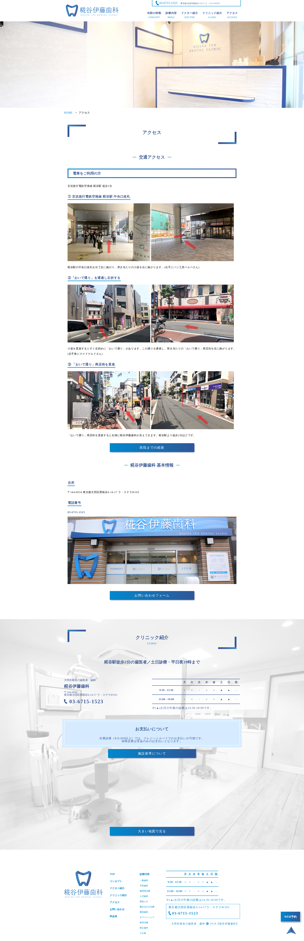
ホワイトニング (147, 917)
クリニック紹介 (118, 895)
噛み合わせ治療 (147, 907)
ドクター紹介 (117, 888)
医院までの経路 (152, 447)
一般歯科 (144, 880)
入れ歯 (143, 933)
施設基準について (152, 753)
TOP (112, 874)
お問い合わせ (117, 909)
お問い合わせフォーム (152, 595)
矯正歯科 (144, 928)
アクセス (115, 902)
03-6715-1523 (168, 3)
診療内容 (145, 874)
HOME (68, 112)
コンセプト (116, 881)
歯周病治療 (145, 891)
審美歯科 (144, 912)
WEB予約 (290, 916)
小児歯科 (144, 896)
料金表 (113, 916)
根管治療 (144, 922)
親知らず (144, 901)
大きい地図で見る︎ (152, 831)
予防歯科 (144, 885)
